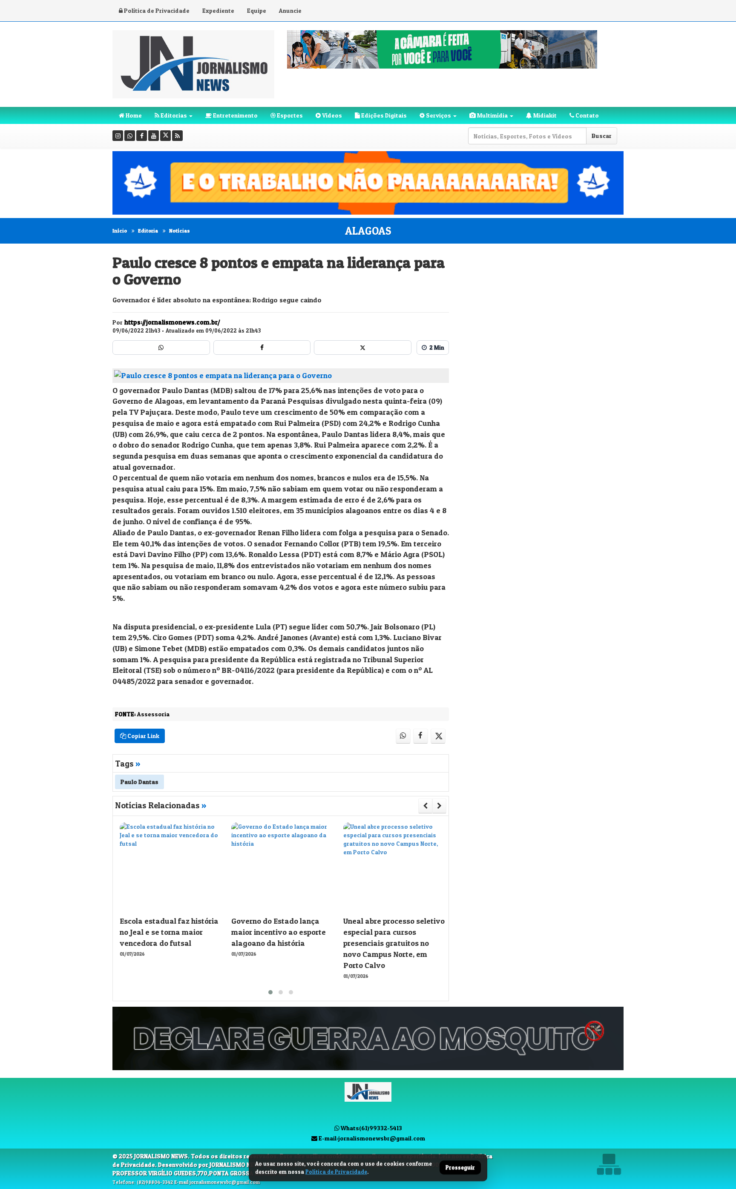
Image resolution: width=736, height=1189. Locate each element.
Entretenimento (235, 115)
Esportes (289, 115)
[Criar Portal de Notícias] (609, 1164)
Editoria (148, 230)
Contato (586, 115)
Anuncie (290, 10)
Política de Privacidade (156, 10)
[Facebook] (141, 135)
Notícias (179, 230)
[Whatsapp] (129, 135)
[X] (165, 135)
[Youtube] (153, 135)
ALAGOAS (368, 230)
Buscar (602, 135)
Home (133, 115)
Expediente (218, 10)
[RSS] (177, 135)
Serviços (438, 115)
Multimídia (492, 115)
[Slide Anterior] (425, 805)
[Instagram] (117, 135)
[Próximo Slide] (439, 805)
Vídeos (331, 115)
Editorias (173, 115)
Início (119, 230)
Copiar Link (142, 735)
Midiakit (544, 115)
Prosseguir (460, 1167)
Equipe (256, 10)
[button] (270, 992)
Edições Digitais (383, 115)
